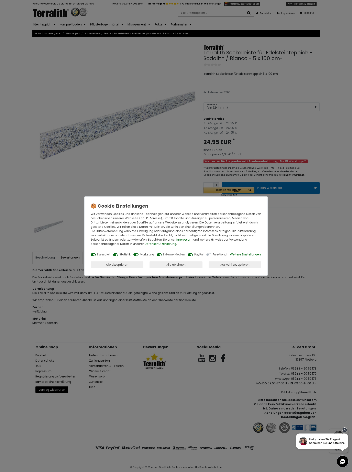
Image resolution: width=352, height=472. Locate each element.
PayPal (199, 254)
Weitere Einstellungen (245, 254)
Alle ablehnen (176, 265)
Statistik (125, 254)
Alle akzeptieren (117, 265)
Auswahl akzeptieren (235, 265)
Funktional (220, 254)
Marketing (147, 254)
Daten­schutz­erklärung (160, 244)
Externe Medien (174, 254)
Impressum (184, 240)
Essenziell (103, 254)
